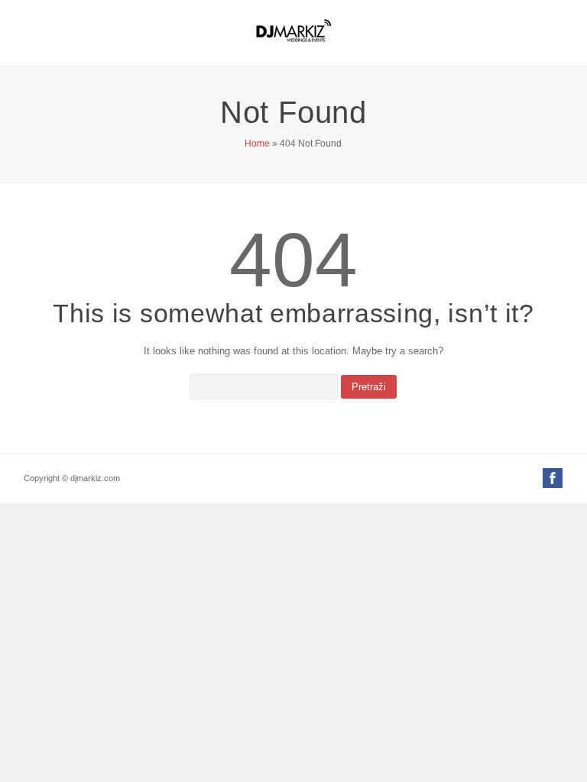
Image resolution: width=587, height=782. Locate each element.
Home (257, 143)
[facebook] (553, 480)
